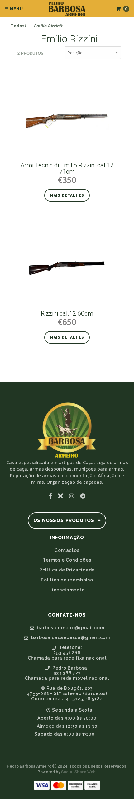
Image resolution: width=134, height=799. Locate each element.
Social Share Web (78, 771)
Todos (18, 26)
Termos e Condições (67, 559)
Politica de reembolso (67, 579)
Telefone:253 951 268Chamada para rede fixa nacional (67, 652)
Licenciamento (66, 589)
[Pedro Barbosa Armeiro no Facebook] (50, 496)
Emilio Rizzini (47, 26)
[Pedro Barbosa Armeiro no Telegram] (82, 496)
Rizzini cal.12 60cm (67, 313)
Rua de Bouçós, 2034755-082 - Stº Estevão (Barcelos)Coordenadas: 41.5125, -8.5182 (67, 693)
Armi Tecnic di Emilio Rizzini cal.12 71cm (67, 168)
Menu (16, 9)
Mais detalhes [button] (67, 195)
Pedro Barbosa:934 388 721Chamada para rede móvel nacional (67, 673)
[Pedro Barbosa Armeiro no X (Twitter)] (60, 496)
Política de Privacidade (67, 569)
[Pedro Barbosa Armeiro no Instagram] (71, 496)
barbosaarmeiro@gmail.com (70, 627)
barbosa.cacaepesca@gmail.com (70, 637)
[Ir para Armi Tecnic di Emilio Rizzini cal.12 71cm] (67, 120)
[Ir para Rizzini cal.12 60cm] (67, 268)
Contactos (67, 550)
